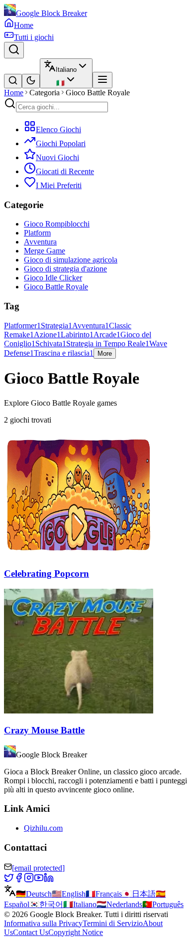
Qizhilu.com (43, 828)
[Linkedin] (49, 880)
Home (13, 92)
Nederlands (119, 904)
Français (104, 894)
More (104, 353)
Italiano (80, 904)
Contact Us (30, 932)
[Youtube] (39, 880)
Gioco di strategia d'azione (65, 268)
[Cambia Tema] (31, 81)
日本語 (139, 894)
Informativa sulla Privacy (43, 923)
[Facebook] (19, 880)
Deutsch (34, 894)
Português (163, 904)
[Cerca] (14, 50)
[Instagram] (29, 880)
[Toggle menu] (102, 80)
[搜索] (13, 81)
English (69, 894)
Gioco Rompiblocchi (57, 224)
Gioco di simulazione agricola (70, 259)
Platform (37, 233)
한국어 (46, 904)
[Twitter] (9, 880)
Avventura (40, 241)
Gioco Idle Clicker (53, 277)
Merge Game (44, 250)
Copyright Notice (75, 932)
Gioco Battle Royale (56, 286)
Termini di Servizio (113, 923)
